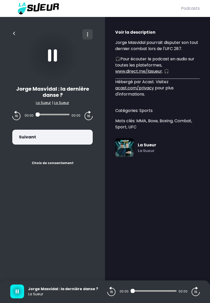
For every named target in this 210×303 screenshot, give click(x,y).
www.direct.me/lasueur (138, 71)
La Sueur (43, 102)
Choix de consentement (53, 163)
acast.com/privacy (134, 88)
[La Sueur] (95, 8)
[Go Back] (14, 32)
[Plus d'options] (87, 34)
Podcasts (190, 8)
